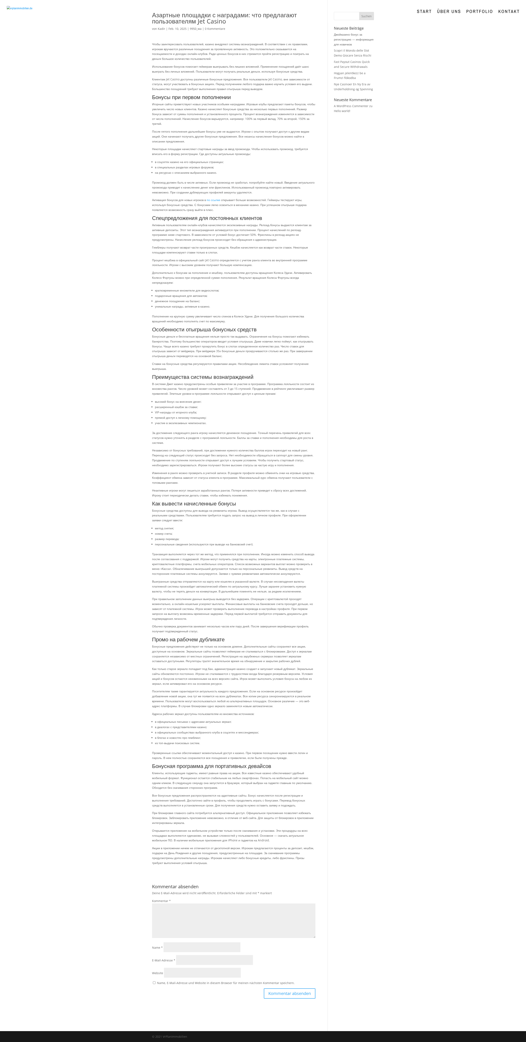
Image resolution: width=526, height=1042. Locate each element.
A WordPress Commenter (351, 106)
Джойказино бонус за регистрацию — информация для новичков (354, 39)
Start (424, 12)
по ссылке (213, 200)
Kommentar (161, 901)
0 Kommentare (215, 29)
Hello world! (342, 111)
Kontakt (509, 12)
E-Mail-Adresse (163, 960)
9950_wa (196, 29)
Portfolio (479, 12)
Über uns (449, 12)
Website (157, 973)
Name (157, 947)
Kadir (161, 29)
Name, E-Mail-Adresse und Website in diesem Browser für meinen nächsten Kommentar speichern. (226, 983)
